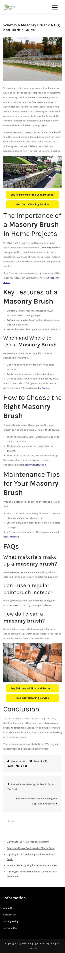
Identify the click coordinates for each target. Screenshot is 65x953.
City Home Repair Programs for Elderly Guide (30, 848)
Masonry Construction (33, 464)
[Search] (57, 821)
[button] (32, 195)
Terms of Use (10, 928)
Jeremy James (18, 761)
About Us (8, 908)
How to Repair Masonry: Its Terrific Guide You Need (31, 786)
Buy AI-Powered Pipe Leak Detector (32, 194)
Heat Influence (11, 536)
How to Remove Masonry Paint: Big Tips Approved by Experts (36, 801)
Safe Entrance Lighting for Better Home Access (32, 865)
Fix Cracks (44, 388)
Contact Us (9, 914)
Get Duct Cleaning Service (32, 204)
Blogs (24, 765)
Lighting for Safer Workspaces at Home (28, 841)
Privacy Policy (10, 921)
